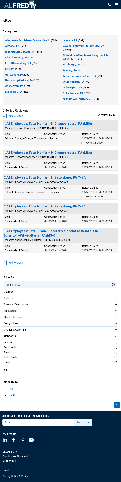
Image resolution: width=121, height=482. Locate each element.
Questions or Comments (15, 456)
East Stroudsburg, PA (18, 63)
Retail (7, 352)
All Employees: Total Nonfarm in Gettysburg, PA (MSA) (46, 177)
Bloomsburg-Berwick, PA (20, 51)
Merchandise (11, 347)
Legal (5, 470)
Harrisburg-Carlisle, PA (19, 80)
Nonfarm (8, 342)
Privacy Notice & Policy (15, 476)
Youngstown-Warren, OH (77, 98)
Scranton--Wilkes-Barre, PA (79, 76)
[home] (20, 4)
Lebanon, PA (70, 40)
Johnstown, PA (14, 86)
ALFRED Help (9, 461)
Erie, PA (9, 68)
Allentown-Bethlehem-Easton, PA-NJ (27, 40)
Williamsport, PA (72, 87)
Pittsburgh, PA (71, 64)
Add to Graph (16, 115)
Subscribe (82, 422)
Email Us (12, 395)
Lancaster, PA (13, 91)
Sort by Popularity (105, 114)
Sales (7, 362)
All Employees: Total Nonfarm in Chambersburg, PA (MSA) (49, 123)
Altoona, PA (12, 46)
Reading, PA (69, 70)
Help (10, 389)
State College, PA (73, 81)
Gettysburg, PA (14, 74)
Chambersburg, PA (16, 57)
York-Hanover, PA (73, 93)
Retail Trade (10, 357)
